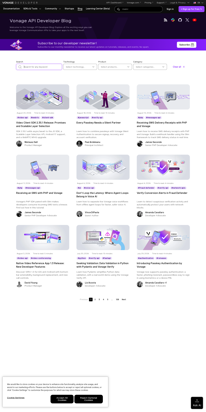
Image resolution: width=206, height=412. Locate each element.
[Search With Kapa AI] (138, 9)
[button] (180, 2)
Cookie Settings (15, 398)
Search (19, 61)
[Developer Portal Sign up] (186, 45)
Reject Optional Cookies (88, 399)
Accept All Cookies (62, 399)
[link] (12, 9)
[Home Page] (20, 2)
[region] (55, 392)
